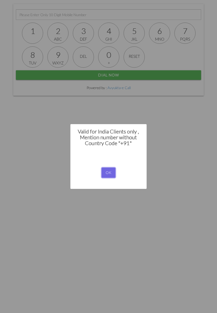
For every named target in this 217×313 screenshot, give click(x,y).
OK (108, 172)
